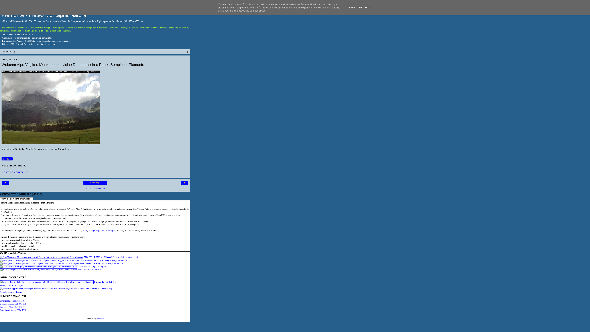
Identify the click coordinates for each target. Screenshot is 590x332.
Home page (95, 183)
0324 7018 (21, 310)
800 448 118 (20, 304)
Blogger (100, 318)
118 (22, 301)
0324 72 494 (20, 307)
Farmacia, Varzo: (7, 307)
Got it (369, 7)
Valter (84, 230)
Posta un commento (15, 172)
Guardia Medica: (7, 304)
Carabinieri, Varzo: (8, 310)
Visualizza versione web (95, 188)
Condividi (7, 159)
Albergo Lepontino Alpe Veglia (102, 230)
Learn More (355, 7)
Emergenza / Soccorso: (10, 301)
